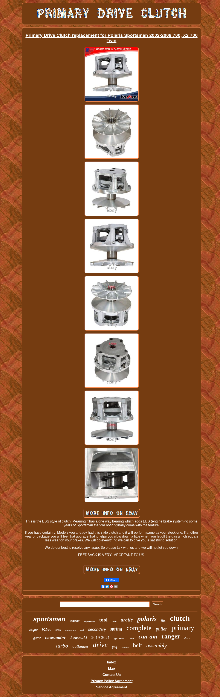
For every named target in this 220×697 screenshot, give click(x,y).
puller (161, 629)
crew (131, 638)
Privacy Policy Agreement (112, 681)
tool (103, 620)
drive (100, 645)
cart (82, 630)
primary (182, 628)
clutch (180, 618)
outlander (80, 646)
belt (137, 645)
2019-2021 (100, 637)
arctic (127, 620)
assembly (156, 645)
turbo (62, 646)
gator (37, 638)
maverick (70, 630)
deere (187, 638)
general (119, 638)
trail (58, 630)
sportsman (49, 619)
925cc (46, 629)
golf (114, 647)
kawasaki (78, 637)
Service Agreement (111, 687)
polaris (147, 619)
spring (116, 629)
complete (139, 628)
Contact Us (111, 675)
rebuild (125, 647)
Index (111, 662)
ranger (171, 636)
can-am (148, 636)
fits (163, 620)
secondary (97, 629)
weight (33, 630)
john (114, 621)
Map (111, 668)
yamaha (74, 621)
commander (55, 637)
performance (89, 621)
